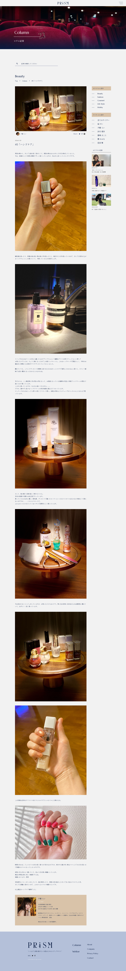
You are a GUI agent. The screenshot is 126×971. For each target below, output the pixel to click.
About (89, 945)
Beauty (20, 76)
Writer (76, 951)
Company (91, 949)
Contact (90, 958)
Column (24, 81)
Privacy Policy (92, 953)
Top (16, 81)
